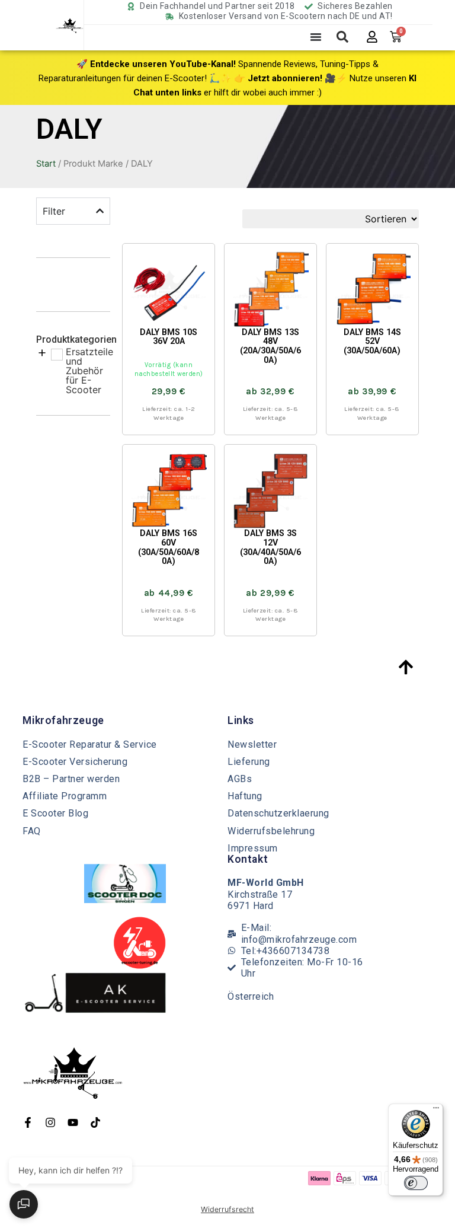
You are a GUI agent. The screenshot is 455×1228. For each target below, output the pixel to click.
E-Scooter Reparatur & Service (90, 744)
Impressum (253, 848)
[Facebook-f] (28, 1122)
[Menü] (436, 1110)
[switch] (416, 1183)
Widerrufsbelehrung (271, 831)
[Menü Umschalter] (316, 37)
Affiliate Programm (65, 796)
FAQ (32, 831)
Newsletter (252, 744)
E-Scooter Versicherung (75, 761)
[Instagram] (50, 1122)
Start (46, 163)
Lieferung (249, 761)
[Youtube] (73, 1122)
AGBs (240, 778)
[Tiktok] (95, 1122)
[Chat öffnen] (23, 1204)
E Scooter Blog (55, 813)
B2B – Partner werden (71, 778)
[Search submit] (342, 37)
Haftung (245, 796)
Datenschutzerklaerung (278, 813)
